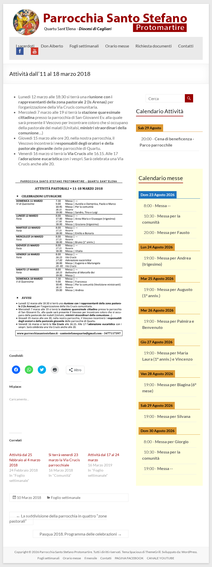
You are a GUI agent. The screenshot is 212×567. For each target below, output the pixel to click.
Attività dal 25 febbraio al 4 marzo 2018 (24, 459)
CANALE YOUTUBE (160, 558)
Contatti (185, 45)
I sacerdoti (25, 45)
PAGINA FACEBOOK (129, 558)
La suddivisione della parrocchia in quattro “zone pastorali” (58, 518)
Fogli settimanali (84, 45)
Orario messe (117, 45)
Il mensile (90, 558)
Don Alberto (52, 45)
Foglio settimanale (65, 497)
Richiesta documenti (153, 45)
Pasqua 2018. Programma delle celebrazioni (81, 533)
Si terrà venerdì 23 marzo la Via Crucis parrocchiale (64, 459)
